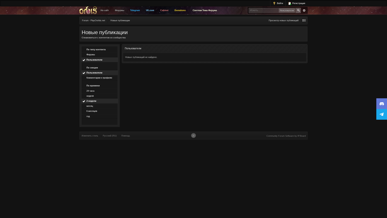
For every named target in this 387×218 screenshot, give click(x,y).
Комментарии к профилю (99, 78)
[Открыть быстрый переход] (304, 20)
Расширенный (304, 10)
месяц (89, 106)
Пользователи (94, 60)
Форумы (119, 10)
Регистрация (298, 3)
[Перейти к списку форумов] (89, 10)
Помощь (125, 135)
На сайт (105, 10)
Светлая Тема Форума (205, 10)
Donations (180, 10)
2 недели (91, 101)
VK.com (150, 10)
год (88, 116)
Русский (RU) (110, 135)
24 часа (90, 91)
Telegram (135, 10)
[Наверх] (193, 135)
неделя (90, 96)
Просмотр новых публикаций (284, 20)
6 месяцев (91, 111)
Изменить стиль (90, 135)
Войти (279, 3)
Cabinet (164, 10)
